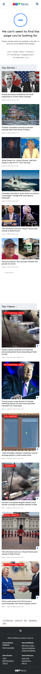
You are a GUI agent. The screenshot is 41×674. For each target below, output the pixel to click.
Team (4, 623)
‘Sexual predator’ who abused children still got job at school (20, 263)
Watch (22, 52)
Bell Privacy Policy (28, 645)
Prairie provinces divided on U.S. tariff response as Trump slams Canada (17, 95)
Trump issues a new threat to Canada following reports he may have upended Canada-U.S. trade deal (18, 403)
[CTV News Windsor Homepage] (20, 4)
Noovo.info (25, 658)
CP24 (4, 658)
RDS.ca (24, 663)
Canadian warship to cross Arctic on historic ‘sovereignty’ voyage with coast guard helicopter (20, 195)
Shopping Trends (27, 55)
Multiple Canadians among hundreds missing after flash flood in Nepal (17, 128)
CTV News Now (18, 57)
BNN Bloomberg (8, 661)
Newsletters (33, 620)
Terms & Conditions (28, 648)
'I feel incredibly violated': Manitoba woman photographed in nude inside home (20, 454)
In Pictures (29, 52)
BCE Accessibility (8, 648)
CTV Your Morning (13, 55)
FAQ (25, 620)
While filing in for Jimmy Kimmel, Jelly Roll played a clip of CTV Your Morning (19, 161)
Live (26, 57)
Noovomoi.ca (26, 661)
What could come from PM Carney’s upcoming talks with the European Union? (19, 602)
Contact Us (18, 620)
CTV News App (8, 620)
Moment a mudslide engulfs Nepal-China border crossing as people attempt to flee (19, 504)
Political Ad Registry (28, 651)
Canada (15, 52)
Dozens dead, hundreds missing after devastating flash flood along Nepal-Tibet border (19, 352)
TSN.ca (5, 663)
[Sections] (4, 4)
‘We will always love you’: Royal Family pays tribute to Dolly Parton (20, 230)
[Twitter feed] (20, 630)
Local (9, 52)
